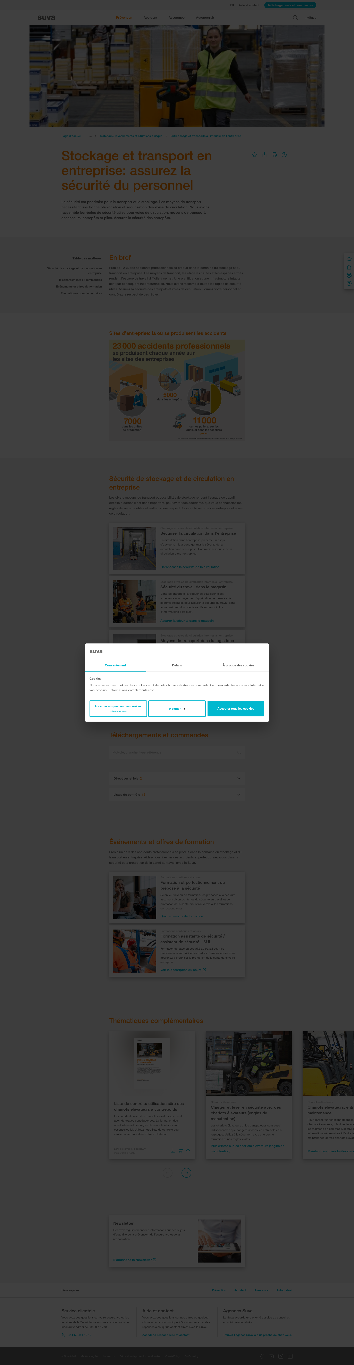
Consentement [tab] (115, 665)
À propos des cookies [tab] (238, 665)
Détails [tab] (177, 665)
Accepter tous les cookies (235, 708)
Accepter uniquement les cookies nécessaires (118, 709)
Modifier (174, 708)
